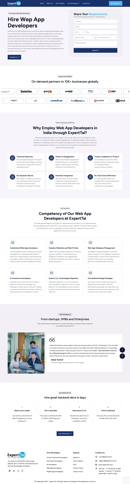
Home (42, 3)
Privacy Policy (78, 468)
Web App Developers (54, 468)
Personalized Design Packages (100, 278)
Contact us (86, 3)
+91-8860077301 (105, 457)
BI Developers (52, 464)
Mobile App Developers (55, 472)
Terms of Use (78, 472)
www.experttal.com (105, 465)
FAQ (74, 464)
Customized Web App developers (24, 248)
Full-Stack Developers (55, 461)
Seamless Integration (64, 176)
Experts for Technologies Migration (63, 278)
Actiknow (92, 481)
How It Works (78, 461)
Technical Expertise (25, 157)
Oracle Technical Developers (57, 457)
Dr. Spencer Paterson (61, 360)
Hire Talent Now (64, 433)
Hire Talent (115, 3)
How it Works (60, 3)
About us (50, 3)
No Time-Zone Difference (105, 176)
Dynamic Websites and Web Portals (63, 248)
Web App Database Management (101, 248)
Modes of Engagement (64, 157)
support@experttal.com (107, 461)
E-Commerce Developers (20, 278)
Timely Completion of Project (106, 157)
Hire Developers (72, 3)
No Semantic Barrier (25, 176)
